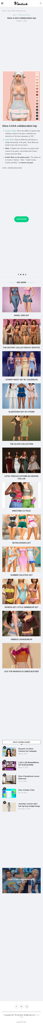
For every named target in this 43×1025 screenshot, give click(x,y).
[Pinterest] (27, 1006)
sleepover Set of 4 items (21, 412)
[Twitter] (21, 1006)
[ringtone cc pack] (21, 495)
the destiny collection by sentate (21, 348)
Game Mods (9, 140)
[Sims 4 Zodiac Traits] (9, 793)
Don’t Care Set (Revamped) (21, 879)
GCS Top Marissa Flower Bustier (21, 671)
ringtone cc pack (21, 511)
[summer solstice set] (21, 559)
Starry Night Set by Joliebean (22, 380)
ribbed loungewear (21, 639)
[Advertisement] (21, 46)
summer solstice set (21, 575)
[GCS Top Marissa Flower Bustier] (21, 655)
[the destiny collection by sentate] (21, 331)
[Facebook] (16, 1006)
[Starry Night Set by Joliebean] (21, 364)
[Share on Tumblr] (25, 275)
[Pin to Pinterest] (23, 275)
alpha (14, 15)
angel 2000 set (21, 315)
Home (4, 11)
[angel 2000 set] (21, 299)
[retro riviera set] (21, 527)
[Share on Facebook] (18, 275)
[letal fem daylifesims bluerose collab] (21, 460)
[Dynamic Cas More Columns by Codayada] (9, 752)
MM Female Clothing (24, 15)
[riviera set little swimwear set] (21, 591)
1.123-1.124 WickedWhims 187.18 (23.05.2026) (28, 763)
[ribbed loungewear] (21, 623)
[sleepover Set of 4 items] (21, 396)
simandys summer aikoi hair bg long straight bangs (29, 805)
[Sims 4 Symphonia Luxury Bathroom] (9, 779)
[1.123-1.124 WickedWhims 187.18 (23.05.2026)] (9, 765)
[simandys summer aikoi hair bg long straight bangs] (9, 807)
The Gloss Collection (21, 444)
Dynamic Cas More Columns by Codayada (27, 750)
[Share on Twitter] (21, 275)
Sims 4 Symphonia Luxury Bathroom (28, 777)
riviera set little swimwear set (21, 607)
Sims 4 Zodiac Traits (26, 790)
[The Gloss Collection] (21, 428)
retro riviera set (21, 543)
